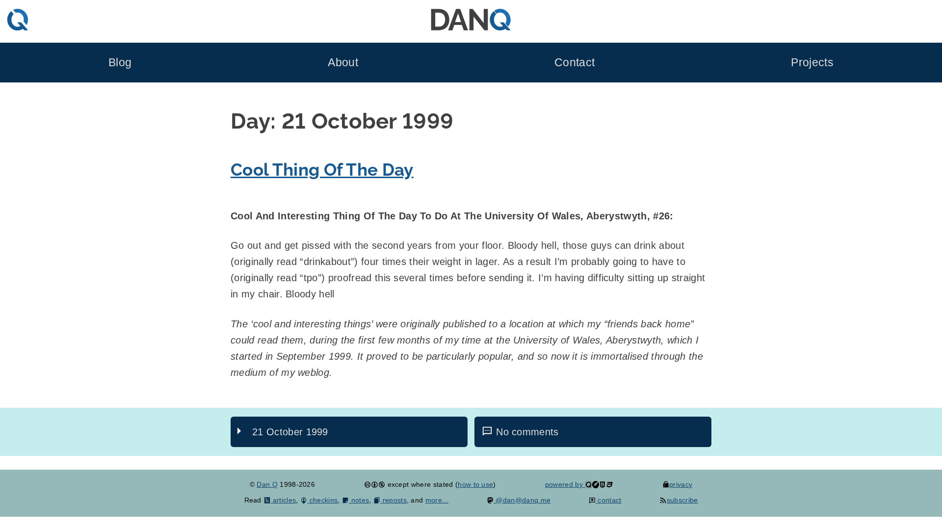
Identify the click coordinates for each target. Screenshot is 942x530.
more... (436, 500)
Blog (119, 62)
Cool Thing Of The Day (322, 169)
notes (359, 500)
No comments (527, 431)
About (343, 62)
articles (283, 500)
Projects (812, 62)
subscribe (682, 500)
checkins (322, 500)
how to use (475, 484)
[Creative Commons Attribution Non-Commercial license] (374, 484)
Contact (574, 62)
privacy (680, 484)
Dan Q (267, 484)
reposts (393, 500)
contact (609, 500)
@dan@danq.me (522, 500)
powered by (565, 484)
